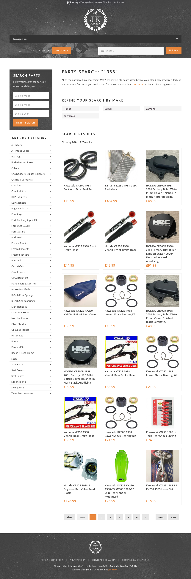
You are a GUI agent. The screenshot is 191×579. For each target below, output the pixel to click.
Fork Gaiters (18, 231)
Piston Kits (17, 335)
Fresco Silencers (20, 254)
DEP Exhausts (18, 197)
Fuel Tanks (17, 260)
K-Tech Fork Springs (22, 295)
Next (161, 517)
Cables (15, 168)
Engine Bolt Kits (20, 208)
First (69, 517)
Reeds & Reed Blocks (22, 353)
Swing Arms (17, 387)
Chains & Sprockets (22, 179)
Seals (14, 358)
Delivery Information (103, 560)
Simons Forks (18, 381)
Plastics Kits (17, 347)
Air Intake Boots (20, 150)
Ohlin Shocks (18, 324)
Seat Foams (17, 376)
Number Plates (19, 318)
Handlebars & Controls (24, 283)
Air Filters (16, 145)
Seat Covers (17, 370)
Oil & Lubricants (20, 329)
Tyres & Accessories (22, 393)
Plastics (15, 341)
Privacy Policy (77, 560)
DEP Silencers (18, 202)
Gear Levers (17, 272)
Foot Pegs (16, 214)
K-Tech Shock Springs (23, 301)
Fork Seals (17, 237)
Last (173, 517)
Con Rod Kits (18, 191)
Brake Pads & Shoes (22, 162)
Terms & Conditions (52, 560)
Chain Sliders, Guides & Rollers (28, 173)
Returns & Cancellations (135, 560)
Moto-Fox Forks (20, 312)
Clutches (16, 185)
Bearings (16, 156)
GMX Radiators (19, 277)
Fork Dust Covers (20, 225)
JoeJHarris (113, 569)
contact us (137, 84)
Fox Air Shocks (19, 243)
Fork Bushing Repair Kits (24, 220)
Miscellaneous (19, 306)
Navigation (20, 39)
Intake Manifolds (20, 289)
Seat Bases (17, 364)
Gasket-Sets (17, 266)
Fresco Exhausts (20, 249)
